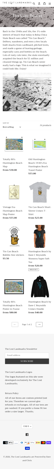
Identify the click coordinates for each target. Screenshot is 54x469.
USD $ (26, 426)
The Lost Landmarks (21, 457)
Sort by (6, 123)
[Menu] (49, 3)
